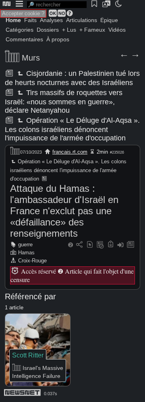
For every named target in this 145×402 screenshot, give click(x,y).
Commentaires (24, 39)
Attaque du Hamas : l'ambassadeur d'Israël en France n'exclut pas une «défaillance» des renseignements (64, 211)
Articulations (81, 20)
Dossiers (48, 29)
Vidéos (117, 29)
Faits (30, 20)
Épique (109, 20)
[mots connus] (110, 245)
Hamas (26, 253)
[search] (57, 4)
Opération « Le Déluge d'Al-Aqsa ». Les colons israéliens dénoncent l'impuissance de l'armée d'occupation (72, 129)
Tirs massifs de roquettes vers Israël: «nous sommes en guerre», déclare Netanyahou (63, 101)
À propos (57, 39)
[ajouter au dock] (120, 245)
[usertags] (89, 245)
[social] (79, 245)
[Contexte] (100, 245)
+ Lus (69, 29)
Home (13, 20)
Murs (31, 57)
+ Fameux (92, 29)
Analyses (51, 20)
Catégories (19, 29)
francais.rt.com (69, 152)
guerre (25, 245)
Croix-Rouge (32, 261)
